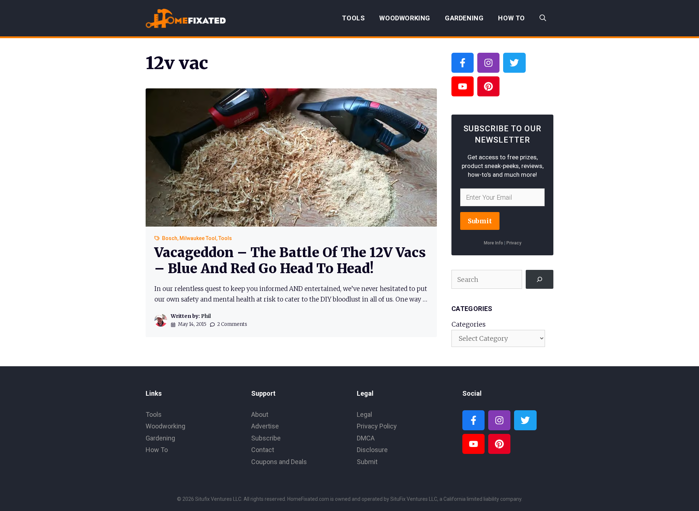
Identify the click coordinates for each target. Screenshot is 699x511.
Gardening (464, 18)
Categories (468, 324)
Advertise (265, 426)
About (259, 414)
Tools (353, 18)
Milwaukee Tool (197, 238)
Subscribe (266, 438)
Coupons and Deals (279, 462)
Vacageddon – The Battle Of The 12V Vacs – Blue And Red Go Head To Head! (290, 260)
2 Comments (232, 324)
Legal (364, 414)
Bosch (169, 238)
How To (511, 18)
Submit (480, 221)
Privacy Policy (377, 426)
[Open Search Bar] (542, 18)
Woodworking (404, 18)
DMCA (366, 438)
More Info (493, 242)
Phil (206, 316)
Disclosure (372, 450)
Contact (262, 450)
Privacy (513, 242)
